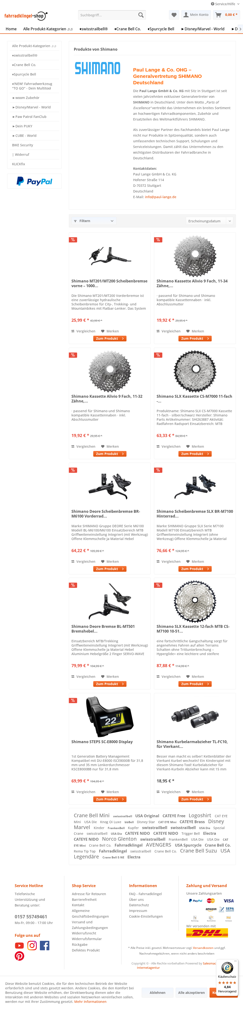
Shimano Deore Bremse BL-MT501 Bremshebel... (103, 629)
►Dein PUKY (22, 126)
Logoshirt (200, 815)
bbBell (130, 822)
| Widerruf (20, 154)
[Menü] (235, 962)
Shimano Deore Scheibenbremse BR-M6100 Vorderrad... (105, 513)
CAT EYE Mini (167, 822)
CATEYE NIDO (138, 833)
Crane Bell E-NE (114, 857)
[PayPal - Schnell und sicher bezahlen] (34, 181)
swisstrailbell (123, 816)
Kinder (99, 828)
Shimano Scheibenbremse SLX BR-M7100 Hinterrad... (195, 513)
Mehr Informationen (90, 1001)
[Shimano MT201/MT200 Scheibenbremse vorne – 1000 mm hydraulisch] (109, 256)
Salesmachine (212, 963)
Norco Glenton (120, 838)
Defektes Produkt (86, 950)
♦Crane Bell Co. (24, 65)
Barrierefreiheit (84, 899)
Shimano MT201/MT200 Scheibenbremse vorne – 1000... (109, 283)
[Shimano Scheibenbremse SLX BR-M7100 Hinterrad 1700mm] (195, 486)
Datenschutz (139, 905)
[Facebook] (44, 949)
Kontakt (78, 905)
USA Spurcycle (188, 845)
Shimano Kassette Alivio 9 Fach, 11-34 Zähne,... (192, 283)
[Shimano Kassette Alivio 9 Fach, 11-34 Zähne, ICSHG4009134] (195, 256)
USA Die (91, 822)
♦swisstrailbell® (24, 55)
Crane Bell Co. (100, 845)
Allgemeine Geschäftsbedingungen (90, 913)
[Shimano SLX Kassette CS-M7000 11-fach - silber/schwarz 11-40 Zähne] (195, 371)
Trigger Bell (191, 833)
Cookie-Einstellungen (146, 916)
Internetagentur (148, 967)
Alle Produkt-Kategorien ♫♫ (34, 46)
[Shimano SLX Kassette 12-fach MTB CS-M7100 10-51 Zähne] (195, 601)
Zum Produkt (107, 338)
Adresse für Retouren (89, 894)
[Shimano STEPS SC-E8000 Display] (109, 717)
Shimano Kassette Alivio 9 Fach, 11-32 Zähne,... (106, 398)
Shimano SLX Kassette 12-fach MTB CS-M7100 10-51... (193, 629)
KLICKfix (18, 164)
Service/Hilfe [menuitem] (225, 4)
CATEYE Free (174, 815)
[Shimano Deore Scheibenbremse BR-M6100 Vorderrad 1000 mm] (109, 486)
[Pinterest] (19, 959)
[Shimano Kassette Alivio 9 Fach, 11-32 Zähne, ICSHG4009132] (109, 371)
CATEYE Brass (193, 821)
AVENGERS (159, 844)
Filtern (84, 221)
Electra (209, 833)
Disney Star (146, 822)
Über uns (136, 899)
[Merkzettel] (174, 15)
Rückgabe (80, 944)
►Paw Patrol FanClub (29, 116)
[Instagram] (32, 949)
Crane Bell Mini (92, 815)
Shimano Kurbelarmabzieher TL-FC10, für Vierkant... (192, 744)
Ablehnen (157, 992)
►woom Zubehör (25, 97)
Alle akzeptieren (191, 992)
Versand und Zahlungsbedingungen (90, 925)
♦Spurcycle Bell (24, 74)
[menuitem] (112, 15)
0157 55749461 (31, 917)
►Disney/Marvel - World (31, 107)
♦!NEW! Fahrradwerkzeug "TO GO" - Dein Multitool (32, 85)
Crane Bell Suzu (199, 850)
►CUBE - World (24, 135)
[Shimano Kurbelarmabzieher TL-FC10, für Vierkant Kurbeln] (195, 717)
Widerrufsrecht (84, 933)
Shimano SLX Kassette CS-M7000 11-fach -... (194, 398)
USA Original (147, 815)
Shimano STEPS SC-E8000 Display (102, 741)
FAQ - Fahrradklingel (145, 894)
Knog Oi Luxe (111, 822)
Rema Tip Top (85, 851)
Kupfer (134, 828)
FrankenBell (117, 828)
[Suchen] (141, 15)
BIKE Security (22, 145)
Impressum (138, 910)
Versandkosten (203, 948)
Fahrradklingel (129, 845)
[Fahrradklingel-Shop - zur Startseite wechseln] (25, 16)
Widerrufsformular (87, 939)
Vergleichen (85, 331)
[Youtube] (19, 949)
